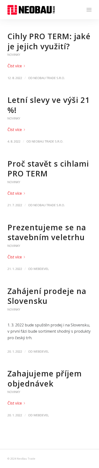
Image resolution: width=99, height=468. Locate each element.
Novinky (13, 54)
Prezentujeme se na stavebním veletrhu (46, 232)
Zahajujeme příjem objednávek (44, 378)
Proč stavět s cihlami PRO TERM (48, 168)
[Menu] (89, 9)
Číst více (14, 66)
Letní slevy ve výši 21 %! (48, 105)
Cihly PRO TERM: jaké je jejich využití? (49, 41)
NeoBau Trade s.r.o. (49, 78)
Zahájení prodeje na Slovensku (46, 296)
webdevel (41, 269)
